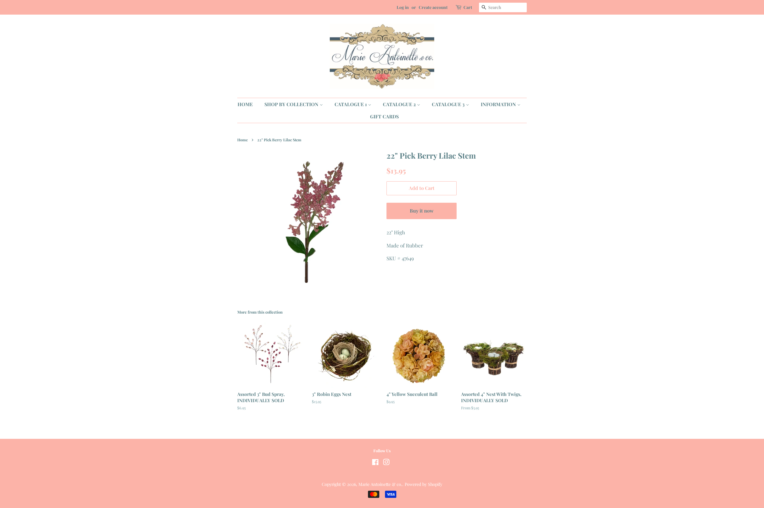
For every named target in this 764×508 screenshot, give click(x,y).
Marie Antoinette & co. (380, 484)
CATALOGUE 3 (449, 104)
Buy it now (422, 210)
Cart (467, 7)
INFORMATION (499, 104)
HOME (245, 104)
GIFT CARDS (384, 116)
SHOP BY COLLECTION (292, 104)
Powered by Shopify (423, 484)
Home (242, 139)
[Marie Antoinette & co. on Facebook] (375, 463)
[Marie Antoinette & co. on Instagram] (386, 463)
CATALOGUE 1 (351, 104)
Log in (403, 7)
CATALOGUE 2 (400, 104)
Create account (433, 7)
